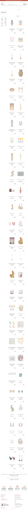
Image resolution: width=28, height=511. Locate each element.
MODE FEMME (11, 5)
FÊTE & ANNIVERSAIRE (16, 5)
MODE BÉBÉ (4, 5)
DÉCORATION (20, 5)
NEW (2, 5)
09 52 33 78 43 (18, 507)
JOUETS (23, 5)
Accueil (9, 9)
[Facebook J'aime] (8, 504)
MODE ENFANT (8, 5)
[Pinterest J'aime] (6, 504)
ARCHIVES (25, 5)
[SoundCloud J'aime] (2, 504)
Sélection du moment (14, 9)
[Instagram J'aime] (4, 504)
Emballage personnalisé (17, 498)
